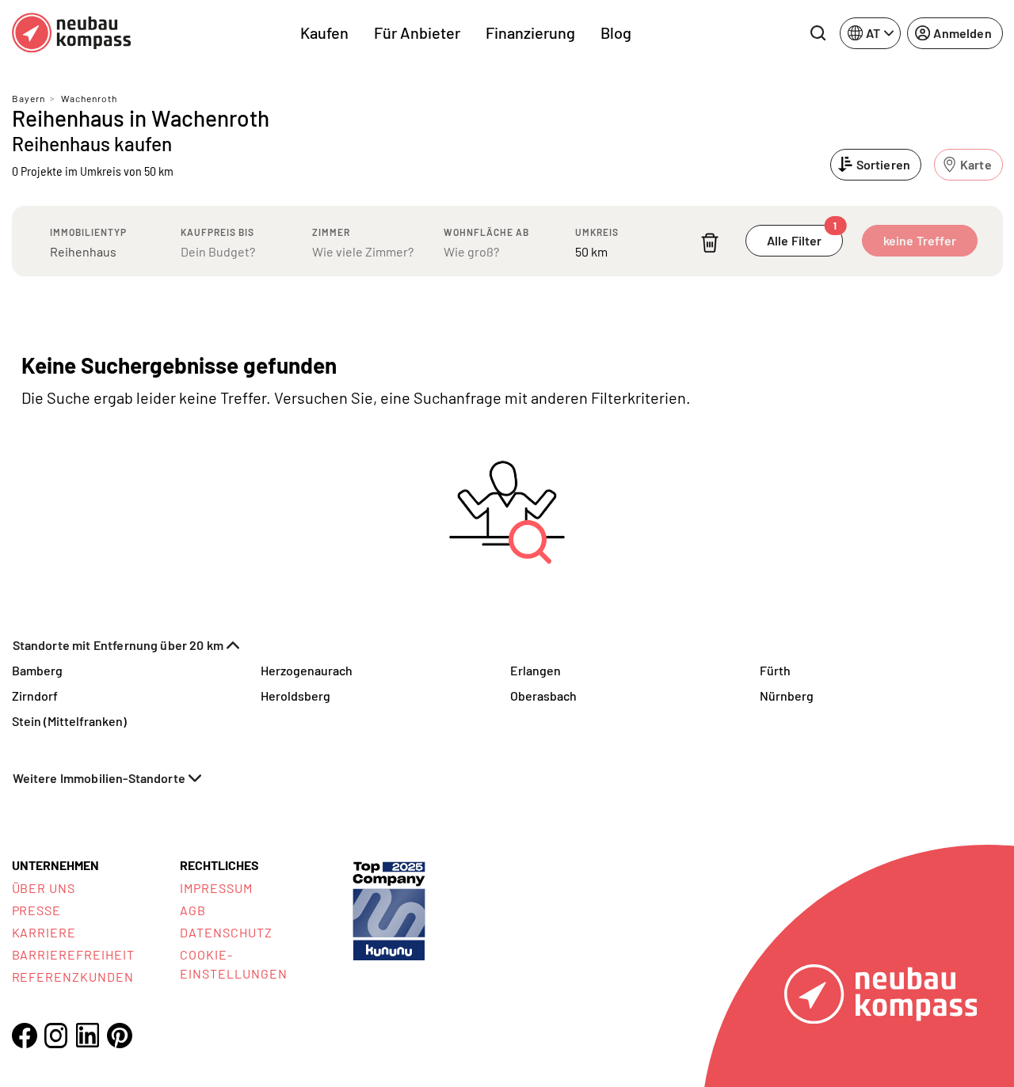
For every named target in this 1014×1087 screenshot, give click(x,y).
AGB (193, 910)
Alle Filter (802, 236)
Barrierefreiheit (73, 954)
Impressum (216, 887)
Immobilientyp (88, 232)
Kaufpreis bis (217, 232)
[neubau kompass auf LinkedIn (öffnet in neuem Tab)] (88, 1035)
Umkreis (597, 232)
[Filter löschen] (709, 242)
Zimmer (331, 232)
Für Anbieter (417, 32)
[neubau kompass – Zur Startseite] (71, 33)
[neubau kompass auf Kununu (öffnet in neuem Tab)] (389, 909)
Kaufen (324, 32)
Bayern (28, 98)
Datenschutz (226, 932)
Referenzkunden (73, 976)
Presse (37, 910)
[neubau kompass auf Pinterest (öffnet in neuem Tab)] (119, 1035)
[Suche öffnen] (817, 33)
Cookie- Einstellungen (233, 964)
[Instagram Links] (56, 1035)
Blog (615, 32)
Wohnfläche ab (486, 232)
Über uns (44, 887)
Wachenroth (89, 98)
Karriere (44, 932)
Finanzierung (530, 32)
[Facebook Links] (24, 1035)
